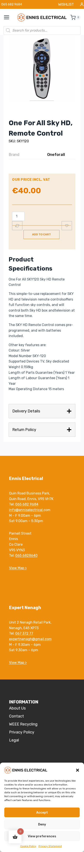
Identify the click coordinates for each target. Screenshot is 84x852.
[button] (77, 770)
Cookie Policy (28, 846)
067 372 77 (24, 633)
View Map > (18, 568)
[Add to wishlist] (67, 225)
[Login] (82, 4)
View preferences (42, 836)
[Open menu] (8, 17)
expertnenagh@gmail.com (30, 639)
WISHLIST (66, 4)
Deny (42, 824)
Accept (42, 812)
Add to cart (41, 234)
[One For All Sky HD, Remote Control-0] (42, 68)
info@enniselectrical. (26, 510)
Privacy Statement (50, 846)
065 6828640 (26, 555)
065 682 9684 (26, 504)
